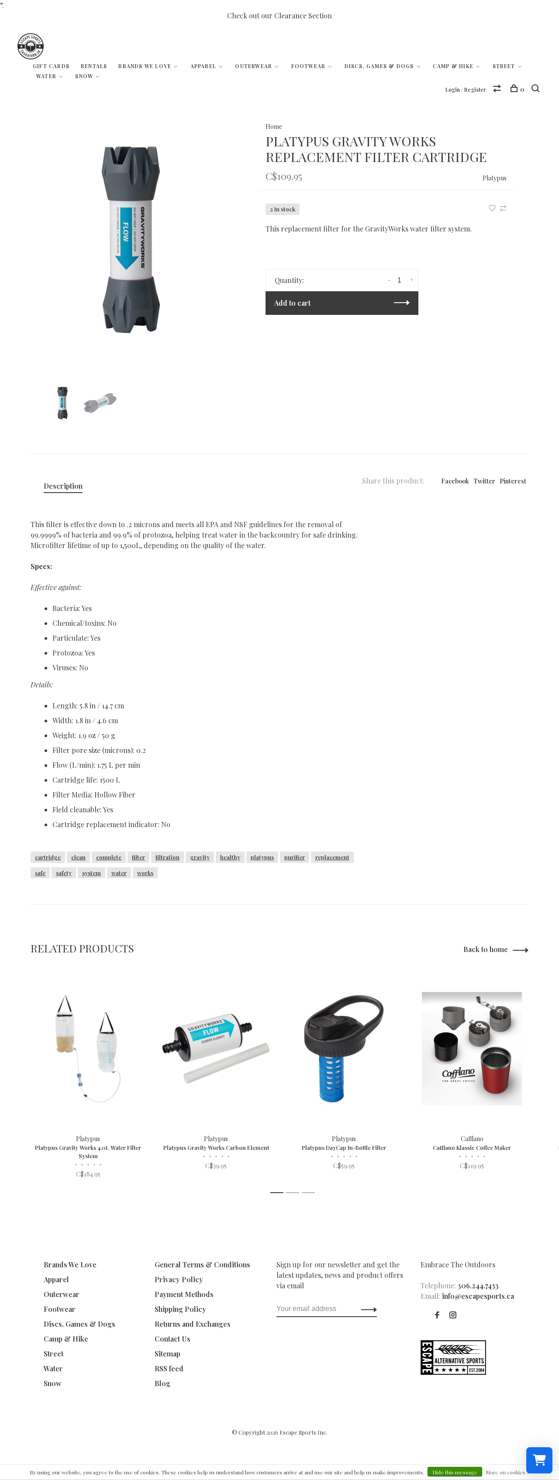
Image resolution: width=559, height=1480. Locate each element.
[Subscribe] (417, 783)
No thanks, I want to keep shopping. (386, 838)
